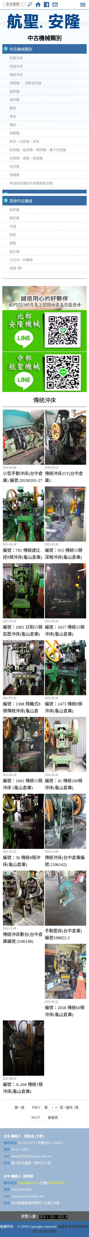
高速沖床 (16, 66)
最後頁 (53, 1117)
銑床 (12, 108)
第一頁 (19, 1107)
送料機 (14, 100)
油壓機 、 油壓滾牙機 (25, 83)
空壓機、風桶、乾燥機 (26, 158)
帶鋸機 (14, 175)
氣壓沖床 (16, 58)
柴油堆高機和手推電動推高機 (31, 183)
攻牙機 (14, 166)
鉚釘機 (14, 218)
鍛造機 (14, 91)
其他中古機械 (20, 201)
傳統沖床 (16, 75)
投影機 (14, 210)
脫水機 (14, 251)
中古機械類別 (20, 49)
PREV (36, 1107)
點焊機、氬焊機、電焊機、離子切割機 (37, 150)
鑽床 (12, 125)
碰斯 (12, 235)
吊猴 (12, 226)
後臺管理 (64, 1226)
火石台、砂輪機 (21, 260)
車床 (12, 116)
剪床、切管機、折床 (24, 141)
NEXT (35, 1117)
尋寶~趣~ (16, 268)
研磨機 (14, 133)
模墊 (12, 243)
